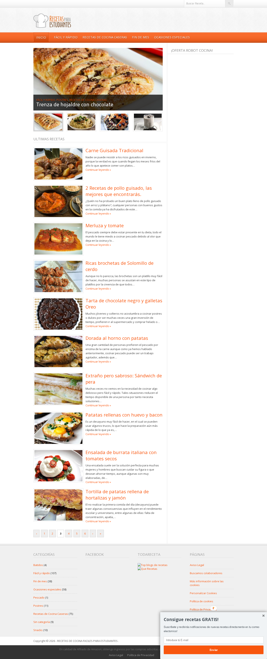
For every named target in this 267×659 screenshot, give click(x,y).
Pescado (38, 597)
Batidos (38, 565)
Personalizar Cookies (203, 593)
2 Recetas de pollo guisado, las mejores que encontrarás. (119, 191)
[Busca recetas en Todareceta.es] (153, 565)
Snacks (38, 630)
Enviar (213, 649)
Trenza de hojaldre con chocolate (75, 105)
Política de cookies (201, 601)
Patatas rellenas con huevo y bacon (124, 415)
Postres (62, 100)
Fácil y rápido (66, 37)
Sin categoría (41, 622)
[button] (213, 619)
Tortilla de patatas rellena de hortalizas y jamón (117, 494)
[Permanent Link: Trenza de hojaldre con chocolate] (98, 79)
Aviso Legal (197, 565)
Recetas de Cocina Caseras (105, 37)
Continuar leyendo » (98, 170)
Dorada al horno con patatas (117, 338)
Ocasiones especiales (172, 37)
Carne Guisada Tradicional (114, 150)
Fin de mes (140, 37)
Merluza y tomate (105, 225)
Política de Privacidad (203, 609)
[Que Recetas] (147, 569)
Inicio (41, 37)
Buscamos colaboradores (206, 573)
